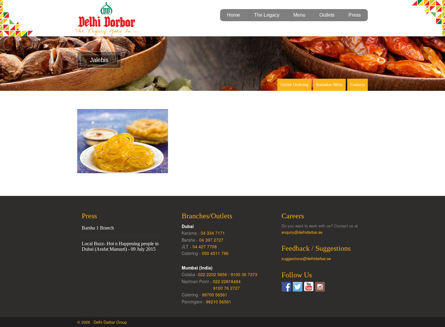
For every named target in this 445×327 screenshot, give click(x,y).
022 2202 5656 (212, 274)
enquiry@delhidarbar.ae (302, 232)
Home (233, 15)
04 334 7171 (213, 233)
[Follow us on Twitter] (297, 287)
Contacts (357, 84)
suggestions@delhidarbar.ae (306, 258)
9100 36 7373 (244, 274)
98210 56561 (218, 302)
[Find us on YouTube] (309, 287)
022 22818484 (227, 281)
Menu (299, 15)
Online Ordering (294, 84)
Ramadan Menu (329, 84)
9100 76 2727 (226, 288)
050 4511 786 (215, 253)
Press (354, 15)
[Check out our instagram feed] (320, 287)
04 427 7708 (205, 246)
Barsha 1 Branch (98, 227)
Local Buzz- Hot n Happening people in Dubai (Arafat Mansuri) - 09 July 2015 (120, 246)
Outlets (327, 15)
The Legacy (266, 15)
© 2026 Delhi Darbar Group (102, 322)
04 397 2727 (211, 240)
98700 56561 (214, 295)
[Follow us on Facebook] (286, 287)
